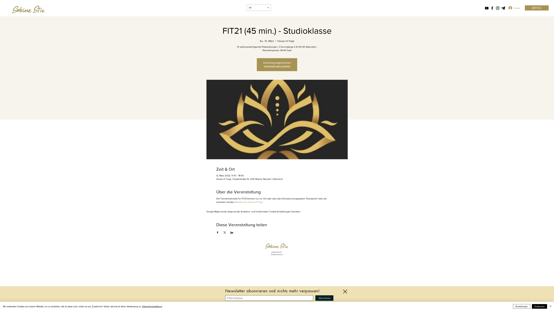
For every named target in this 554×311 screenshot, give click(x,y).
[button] (345, 291)
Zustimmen (539, 306)
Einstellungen (521, 306)
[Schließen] (550, 306)
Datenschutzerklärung (152, 306)
